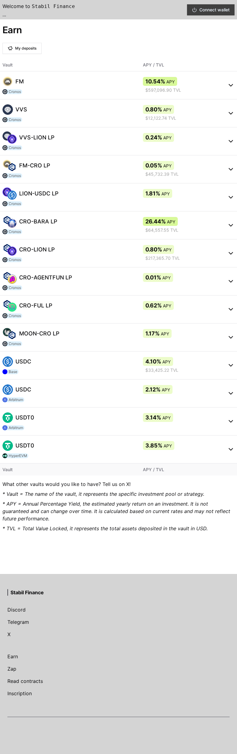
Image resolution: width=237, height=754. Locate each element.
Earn (12, 656)
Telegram (18, 622)
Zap (11, 669)
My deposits (25, 48)
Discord (16, 610)
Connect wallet (214, 9)
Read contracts (25, 681)
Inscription (19, 693)
